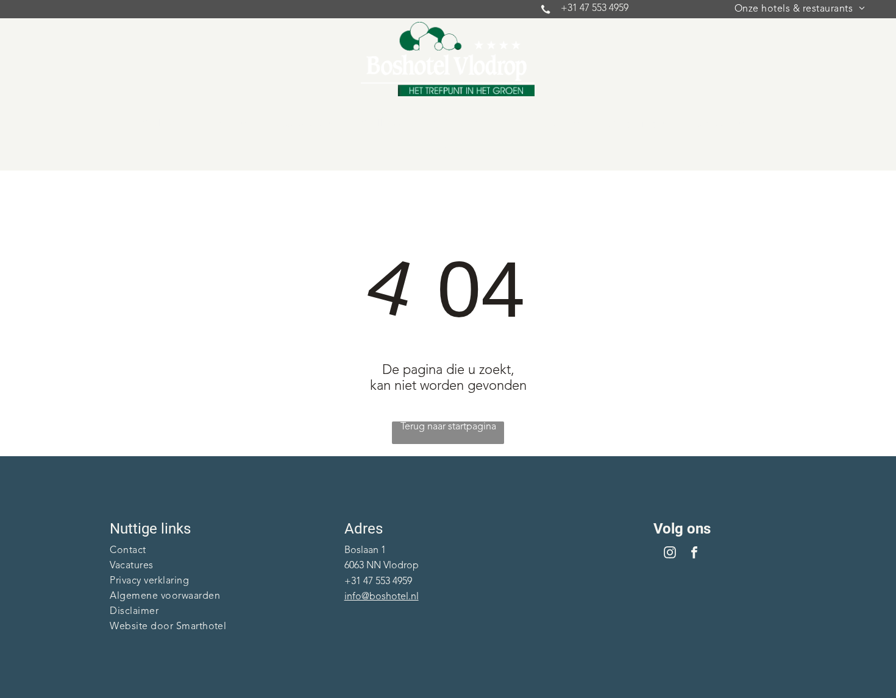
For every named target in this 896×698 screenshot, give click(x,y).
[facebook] (694, 554)
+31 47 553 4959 (594, 8)
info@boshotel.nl (381, 597)
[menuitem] (799, 9)
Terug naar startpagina (448, 427)
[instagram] (670, 554)
